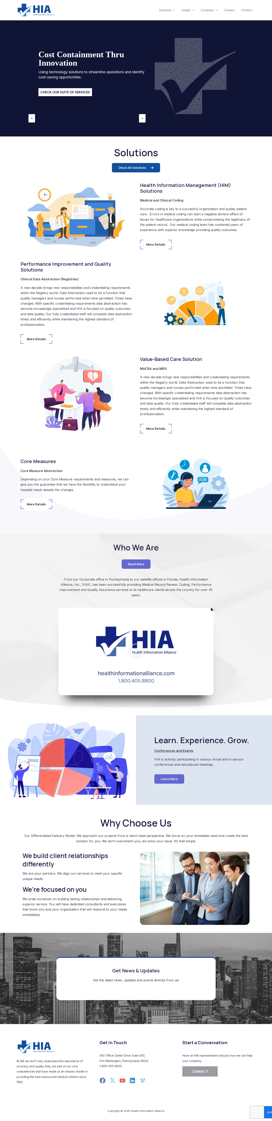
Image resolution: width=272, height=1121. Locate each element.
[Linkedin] (132, 1080)
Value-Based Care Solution (171, 359)
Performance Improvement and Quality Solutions (66, 267)
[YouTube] (122, 1080)
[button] (136, 651)
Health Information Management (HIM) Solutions (185, 188)
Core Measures (38, 461)
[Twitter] (112, 1080)
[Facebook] (103, 1080)
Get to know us (54, 89)
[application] (173, 10)
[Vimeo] (142, 1080)
